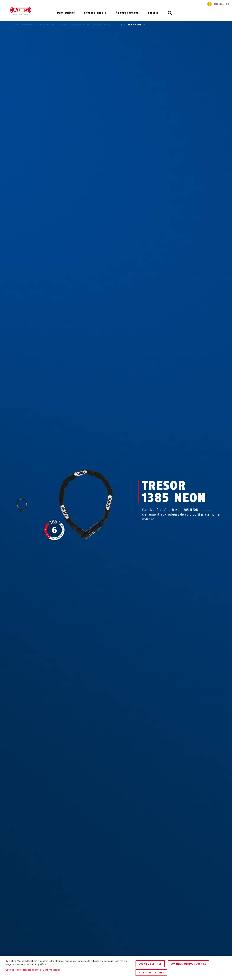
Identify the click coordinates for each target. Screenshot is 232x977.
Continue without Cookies (188, 963)
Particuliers (66, 12)
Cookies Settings (150, 963)
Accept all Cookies (151, 972)
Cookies (9, 970)
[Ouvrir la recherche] (170, 15)
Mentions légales (51, 970)
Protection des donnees (28, 970)
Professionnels (95, 12)
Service (153, 12)
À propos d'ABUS (127, 12)
